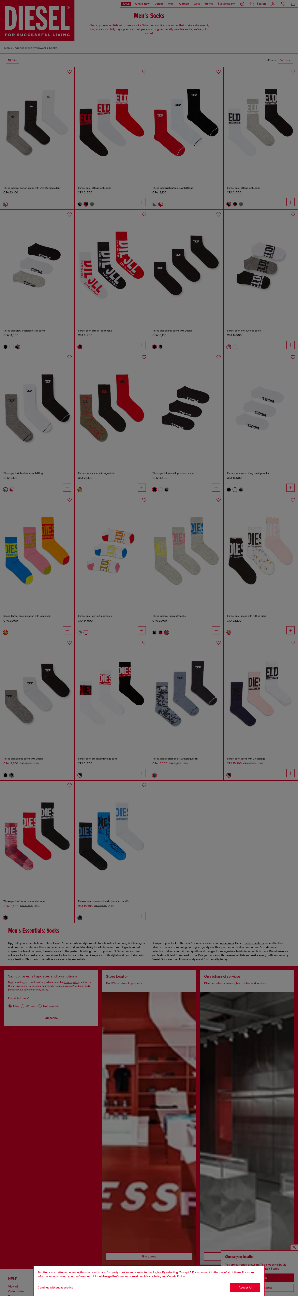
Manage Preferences (114, 1276)
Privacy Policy (152, 1276)
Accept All (245, 1287)
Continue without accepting (55, 1287)
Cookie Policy (176, 1276)
